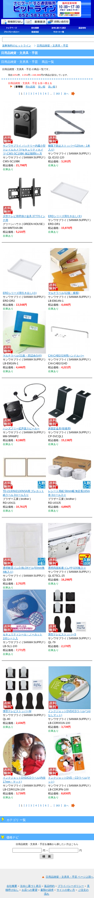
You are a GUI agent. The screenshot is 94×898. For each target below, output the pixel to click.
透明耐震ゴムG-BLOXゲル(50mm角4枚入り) (24, 569)
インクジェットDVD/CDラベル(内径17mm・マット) (24, 779)
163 (58, 93)
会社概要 (12, 886)
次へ (66, 93)
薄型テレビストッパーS (62, 634)
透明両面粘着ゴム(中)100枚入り (67, 567)
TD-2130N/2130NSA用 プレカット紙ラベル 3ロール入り (23, 493)
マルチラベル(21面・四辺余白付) (22, 355)
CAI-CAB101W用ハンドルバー (66, 355)
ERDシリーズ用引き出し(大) (65, 216)
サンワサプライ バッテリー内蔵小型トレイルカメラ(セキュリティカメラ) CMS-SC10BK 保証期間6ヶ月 (24, 149)
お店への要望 (29, 889)
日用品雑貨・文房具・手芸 (52, 45)
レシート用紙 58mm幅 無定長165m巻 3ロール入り (69, 493)
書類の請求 (47, 889)
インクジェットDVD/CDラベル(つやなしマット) (69, 713)
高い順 (51, 86)
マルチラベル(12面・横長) (63, 293)
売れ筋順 (30, 86)
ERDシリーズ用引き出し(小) (20, 293)
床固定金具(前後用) (59, 428)
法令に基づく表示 (30, 886)
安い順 (41, 86)
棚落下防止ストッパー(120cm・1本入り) (69, 147)
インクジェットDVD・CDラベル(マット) (69, 779)
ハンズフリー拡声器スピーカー (21, 428)
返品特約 (49, 886)
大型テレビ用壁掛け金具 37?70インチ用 (24, 218)
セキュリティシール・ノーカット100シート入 (22, 636)
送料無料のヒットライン (16, 45)
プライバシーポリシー (71, 886)
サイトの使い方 (66, 889)
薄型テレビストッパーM (17, 711)
